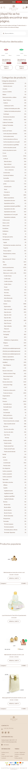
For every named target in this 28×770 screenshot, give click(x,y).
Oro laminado (6, 412)
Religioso (5, 343)
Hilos (4, 262)
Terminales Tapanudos (9, 532)
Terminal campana (8, 524)
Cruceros (6, 345)
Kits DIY (5, 387)
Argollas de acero (8, 490)
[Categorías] (1, 7)
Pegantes (5, 248)
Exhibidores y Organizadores (11, 340)
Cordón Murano (8, 276)
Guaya (5, 287)
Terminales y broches (8, 482)
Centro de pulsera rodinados (10, 133)
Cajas (4, 128)
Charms (5, 303)
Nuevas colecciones (7, 382)
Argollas (5, 488)
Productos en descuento (9, 390)
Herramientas (6, 239)
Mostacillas (6, 178)
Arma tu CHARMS (7, 91)
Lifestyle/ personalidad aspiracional (11, 348)
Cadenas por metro (9, 105)
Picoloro (5, 398)
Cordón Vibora (7, 284)
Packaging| (6, 334)
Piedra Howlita (7, 443)
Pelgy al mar (6, 379)
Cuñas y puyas (6, 220)
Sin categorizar (6, 468)
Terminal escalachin (9, 527)
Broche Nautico (8, 510)
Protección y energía (8, 418)
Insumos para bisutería (8, 267)
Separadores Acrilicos (9, 167)
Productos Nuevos (7, 393)
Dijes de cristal (7, 315)
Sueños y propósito (7, 471)
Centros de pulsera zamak (9, 147)
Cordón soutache (8, 281)
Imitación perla (7, 186)
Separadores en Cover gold (11, 214)
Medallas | (5, 362)
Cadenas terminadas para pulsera (12, 111)
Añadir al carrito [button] (6, 67)
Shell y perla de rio (7, 415)
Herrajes (5, 234)
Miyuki (4, 368)
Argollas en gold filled (9, 496)
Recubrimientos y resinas (9, 253)
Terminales (6, 521)
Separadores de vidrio (9, 209)
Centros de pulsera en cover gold (11, 142)
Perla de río (7, 192)
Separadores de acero (9, 200)
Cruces (4, 153)
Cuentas (5, 156)
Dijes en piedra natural (9, 423)
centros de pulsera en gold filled (11, 144)
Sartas (4, 457)
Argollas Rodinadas (9, 499)
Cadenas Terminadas (8, 122)
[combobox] (14, 583)
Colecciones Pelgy (7, 384)
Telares (5, 256)
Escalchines (5, 228)
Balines (4, 94)
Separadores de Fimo (9, 203)
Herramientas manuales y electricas (12, 245)
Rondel (4, 454)
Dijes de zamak (8, 320)
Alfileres (5, 485)
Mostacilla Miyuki (7, 407)
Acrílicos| (5, 158)
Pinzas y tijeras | (7, 250)
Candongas (6, 114)
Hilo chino (6, 292)
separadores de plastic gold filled (12, 206)
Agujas (5, 242)
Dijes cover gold (8, 309)
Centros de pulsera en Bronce (10, 139)
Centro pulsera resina (8, 136)
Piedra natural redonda (9, 451)
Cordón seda (7, 278)
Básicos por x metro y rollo (9, 273)
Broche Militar (7, 507)
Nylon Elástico (7, 301)
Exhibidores (5, 231)
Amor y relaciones (9, 170)
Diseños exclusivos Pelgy (9, 373)
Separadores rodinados (10, 217)
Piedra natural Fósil (8, 446)
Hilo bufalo (6, 289)
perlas (4, 183)
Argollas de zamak (8, 493)
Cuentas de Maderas (8, 175)
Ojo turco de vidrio (8, 432)
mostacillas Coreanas (9, 181)
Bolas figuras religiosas (8, 359)
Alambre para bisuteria (8, 83)
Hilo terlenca (7, 295)
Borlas (4, 264)
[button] (4, 7)
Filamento (6, 329)
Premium (5, 401)
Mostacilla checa (7, 404)
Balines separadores (9, 197)
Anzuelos (5, 89)
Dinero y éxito (6, 223)
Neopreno (5, 409)
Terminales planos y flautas (10, 529)
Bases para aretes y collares (9, 97)
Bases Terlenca (7, 100)
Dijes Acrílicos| (7, 164)
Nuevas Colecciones (8, 370)
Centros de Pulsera (7, 130)
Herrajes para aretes (8, 236)
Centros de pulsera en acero (9, 150)
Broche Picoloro (8, 513)
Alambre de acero (7, 86)
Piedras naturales (7, 440)
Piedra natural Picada (9, 449)
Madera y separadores (8, 356)
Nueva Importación (8, 376)
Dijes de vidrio (7, 317)
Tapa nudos (5, 479)
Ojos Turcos (7, 435)
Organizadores (6, 395)
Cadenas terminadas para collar (12, 108)
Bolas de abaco (8, 161)
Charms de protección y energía (11, 421)
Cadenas (5, 103)
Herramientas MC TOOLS (9, 259)
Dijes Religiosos (7, 365)
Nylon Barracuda (8, 298)
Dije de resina (7, 306)
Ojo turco (5, 426)
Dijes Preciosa (7, 323)
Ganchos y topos (7, 119)
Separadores (6, 195)
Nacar (5, 189)
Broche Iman (7, 504)
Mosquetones (6, 518)
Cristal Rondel (6, 462)
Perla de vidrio (6, 465)
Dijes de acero (7, 312)
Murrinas (7, 437)
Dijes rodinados (8, 326)
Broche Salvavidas (8, 515)
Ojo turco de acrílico (9, 429)
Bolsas (5, 337)
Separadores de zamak (10, 211)
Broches (5, 501)
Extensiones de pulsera (9, 117)
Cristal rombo (6, 172)
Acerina (5, 460)
